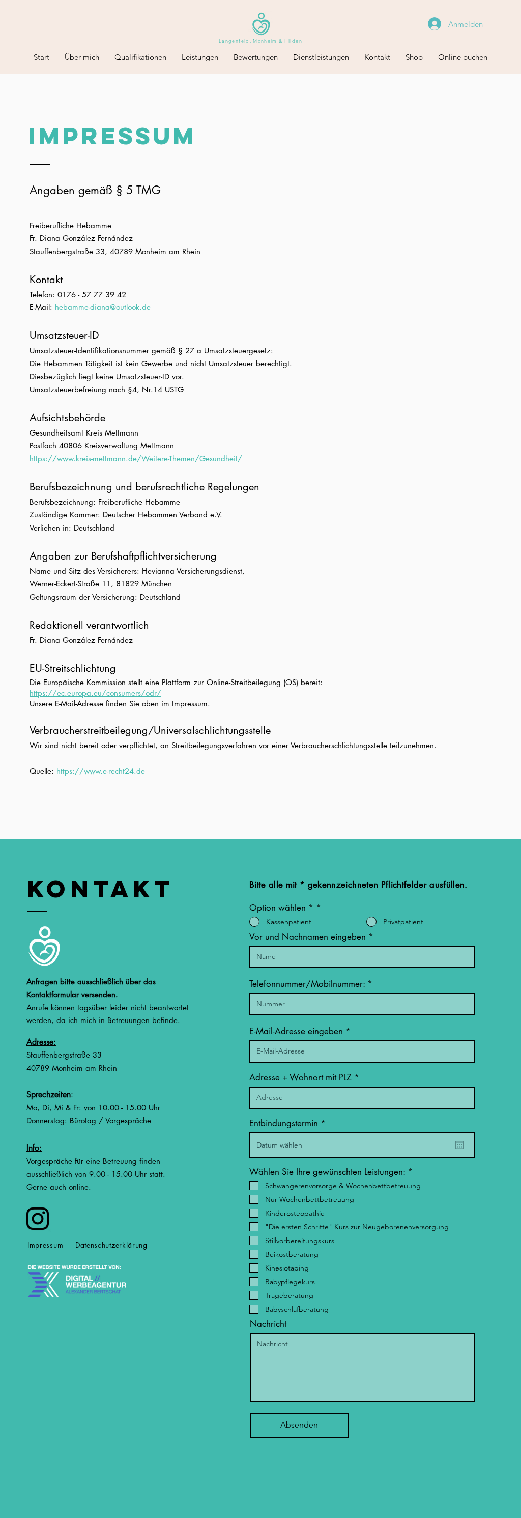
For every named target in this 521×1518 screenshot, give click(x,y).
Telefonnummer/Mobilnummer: (308, 984)
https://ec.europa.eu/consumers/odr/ (95, 693)
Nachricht (268, 1324)
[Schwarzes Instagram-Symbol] (37, 1218)
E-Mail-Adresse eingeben (296, 1031)
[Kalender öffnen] (459, 1145)
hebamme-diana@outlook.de (103, 307)
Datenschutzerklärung (111, 1245)
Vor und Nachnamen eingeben (307, 937)
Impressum (45, 1245)
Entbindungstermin (289, 1123)
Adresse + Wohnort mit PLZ (300, 1077)
